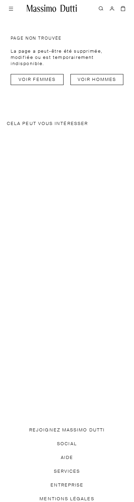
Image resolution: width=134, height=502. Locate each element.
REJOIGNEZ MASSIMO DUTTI (67, 430)
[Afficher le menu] (11, 8)
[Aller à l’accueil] (52, 8)
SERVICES (67, 471)
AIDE (67, 458)
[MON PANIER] (123, 8)
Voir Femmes (37, 79)
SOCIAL (67, 444)
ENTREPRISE (67, 485)
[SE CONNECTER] (112, 8)
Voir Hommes (97, 79)
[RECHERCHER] (101, 8)
